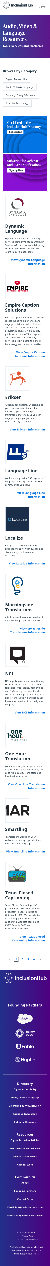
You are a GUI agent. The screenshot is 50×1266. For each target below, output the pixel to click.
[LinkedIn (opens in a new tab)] (33, 989)
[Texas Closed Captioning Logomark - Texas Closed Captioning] (17, 874)
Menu (41, 6)
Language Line (21, 471)
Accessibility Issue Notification (25, 1215)
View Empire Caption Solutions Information (29, 354)
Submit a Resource (25, 1122)
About (25, 1182)
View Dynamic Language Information (28, 262)
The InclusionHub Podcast (25, 1148)
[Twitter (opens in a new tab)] (25, 989)
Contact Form (25, 1199)
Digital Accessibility (16, 79)
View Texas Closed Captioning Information (28, 938)
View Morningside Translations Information (27, 630)
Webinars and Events (25, 1156)
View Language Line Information (31, 495)
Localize (14, 538)
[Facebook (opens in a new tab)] (17, 989)
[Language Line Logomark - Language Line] (17, 452)
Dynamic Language (16, 228)
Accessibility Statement (28, 1239)
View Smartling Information (25, 851)
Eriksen (13, 397)
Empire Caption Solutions (22, 307)
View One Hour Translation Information (26, 786)
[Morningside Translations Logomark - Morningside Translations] (17, 586)
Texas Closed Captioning (19, 895)
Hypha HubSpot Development (26, 1254)
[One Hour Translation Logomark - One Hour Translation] (17, 735)
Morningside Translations (19, 607)
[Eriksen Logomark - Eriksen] (17, 378)
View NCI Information (30, 712)
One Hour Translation (17, 756)
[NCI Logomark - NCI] (17, 655)
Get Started (14, 131)
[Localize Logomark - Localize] (17, 519)
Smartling (16, 829)
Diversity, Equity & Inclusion (21, 95)
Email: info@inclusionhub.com (25, 1207)
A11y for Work (25, 1164)
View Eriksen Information (27, 429)
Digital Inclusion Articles (25, 1140)
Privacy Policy (28, 1236)
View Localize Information (27, 563)
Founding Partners (25, 1190)
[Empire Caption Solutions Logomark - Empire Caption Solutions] (17, 286)
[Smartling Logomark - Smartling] (17, 810)
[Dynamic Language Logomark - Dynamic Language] (17, 207)
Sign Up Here (15, 170)
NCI (9, 674)
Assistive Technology (17, 103)
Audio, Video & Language (19, 87)
